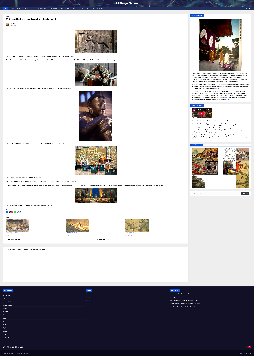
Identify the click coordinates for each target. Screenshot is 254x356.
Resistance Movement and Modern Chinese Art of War (184, 300)
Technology (42, 8)
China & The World (97, 8)
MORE (217, 88)
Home (88, 293)
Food (74, 8)
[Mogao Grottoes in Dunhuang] (95, 225)
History (11, 8)
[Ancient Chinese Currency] (211, 168)
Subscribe (245, 193)
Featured (5, 311)
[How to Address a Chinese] (242, 154)
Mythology (6, 328)
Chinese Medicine (65, 8)
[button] (247, 8)
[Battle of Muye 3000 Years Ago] (211, 154)
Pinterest (245, 353)
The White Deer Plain (102, 239)
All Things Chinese (127, 3)
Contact (88, 300)
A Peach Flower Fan (14, 239)
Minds (249, 353)
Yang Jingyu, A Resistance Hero (178, 297)
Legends (19, 8)
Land (87, 8)
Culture (27, 8)
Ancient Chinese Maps (129, 232)
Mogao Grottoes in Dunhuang (71, 232)
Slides (4, 334)
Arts (33, 8)
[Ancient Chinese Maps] (154, 225)
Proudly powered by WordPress (10, 353)
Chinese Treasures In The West (12, 232)
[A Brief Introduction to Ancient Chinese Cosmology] (229, 154)
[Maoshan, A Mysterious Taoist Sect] (229, 168)
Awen (13, 23)
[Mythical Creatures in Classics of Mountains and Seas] (198, 154)
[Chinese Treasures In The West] (35, 225)
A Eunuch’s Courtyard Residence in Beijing (180, 293)
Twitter (240, 353)
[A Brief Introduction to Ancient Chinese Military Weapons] (198, 168)
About (88, 297)
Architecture (53, 8)
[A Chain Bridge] (198, 181)
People (81, 8)
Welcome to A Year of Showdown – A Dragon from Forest (185, 303)
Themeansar (28, 353)
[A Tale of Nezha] (242, 168)
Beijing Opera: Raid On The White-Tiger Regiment (182, 306)
